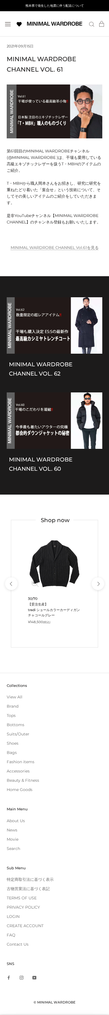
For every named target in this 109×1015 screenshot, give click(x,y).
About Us (16, 820)
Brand (12, 706)
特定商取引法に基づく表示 (30, 879)
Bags (12, 752)
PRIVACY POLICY (23, 907)
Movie (12, 839)
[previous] (11, 583)
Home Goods (19, 789)
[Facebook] (9, 977)
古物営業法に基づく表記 (28, 888)
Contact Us (18, 944)
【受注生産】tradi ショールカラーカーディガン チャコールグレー (54, 610)
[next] (97, 583)
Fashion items (20, 761)
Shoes (12, 743)
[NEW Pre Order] (54, 563)
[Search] (91, 24)
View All (14, 696)
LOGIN (13, 916)
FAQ (11, 935)
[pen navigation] (8, 24)
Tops (11, 715)
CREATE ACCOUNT (25, 925)
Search (13, 848)
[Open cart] (101, 24)
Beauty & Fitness (23, 780)
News (12, 830)
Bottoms (15, 724)
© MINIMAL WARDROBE (54, 1002)
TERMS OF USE (22, 897)
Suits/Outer (18, 734)
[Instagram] (21, 977)
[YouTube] (34, 977)
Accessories (18, 771)
